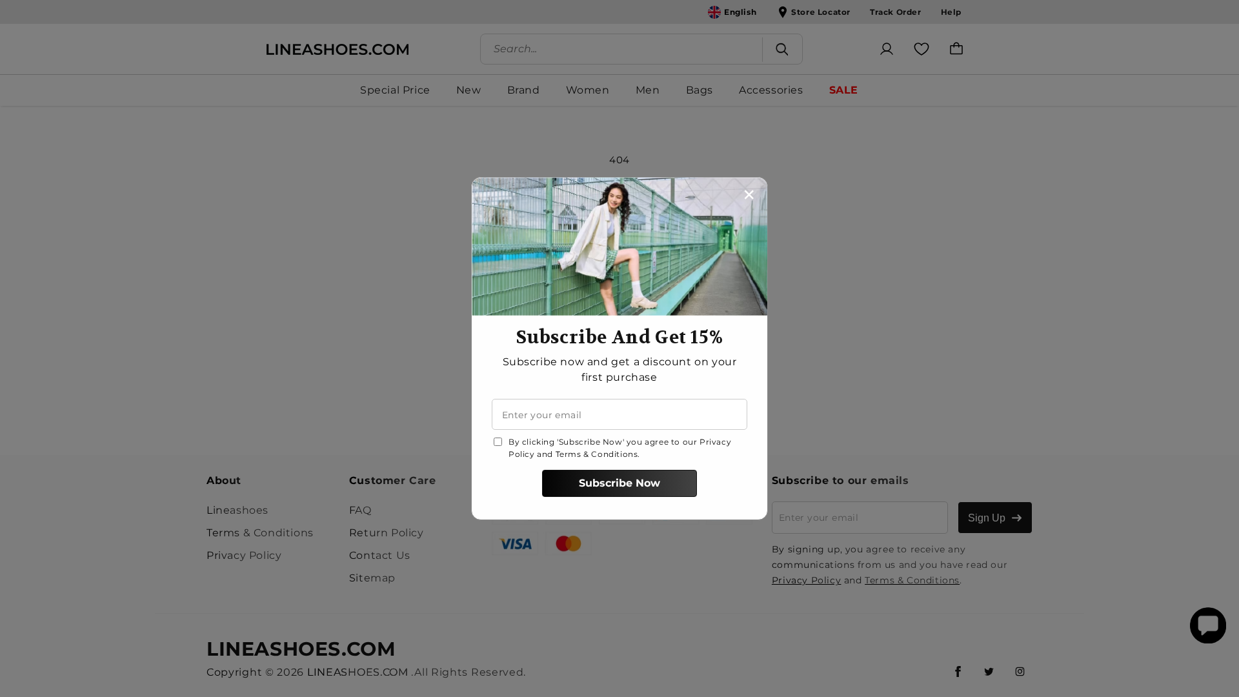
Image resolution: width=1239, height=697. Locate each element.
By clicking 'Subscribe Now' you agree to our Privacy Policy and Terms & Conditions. (620, 448)
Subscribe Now (619, 483)
